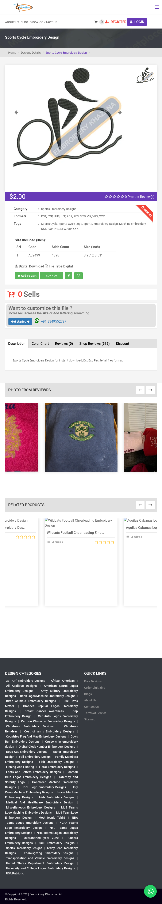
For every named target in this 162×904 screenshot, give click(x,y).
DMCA (34, 22)
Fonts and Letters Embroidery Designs (33, 772)
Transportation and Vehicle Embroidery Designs (40, 858)
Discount (122, 344)
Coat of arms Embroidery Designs (49, 731)
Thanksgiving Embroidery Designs (48, 853)
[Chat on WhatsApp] (150, 891)
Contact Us (48, 22)
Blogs (88, 694)
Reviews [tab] (64, 344)
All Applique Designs (21, 685)
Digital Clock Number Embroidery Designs (47, 746)
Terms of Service (95, 713)
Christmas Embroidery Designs (30, 726)
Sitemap (89, 719)
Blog (24, 22)
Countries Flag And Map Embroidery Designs (36, 736)
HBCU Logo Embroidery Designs (44, 787)
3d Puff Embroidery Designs (25, 680)
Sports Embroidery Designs (24, 848)
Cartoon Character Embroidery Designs (48, 721)
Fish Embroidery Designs (56, 762)
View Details (79, 522)
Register (118, 22)
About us (12, 22)
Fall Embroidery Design (34, 756)
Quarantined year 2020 (41, 838)
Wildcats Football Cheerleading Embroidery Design (85, 533)
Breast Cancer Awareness (44, 711)
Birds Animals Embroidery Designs (31, 701)
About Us (90, 700)
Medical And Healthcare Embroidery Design (39, 802)
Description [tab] (16, 344)
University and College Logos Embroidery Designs (40, 868)
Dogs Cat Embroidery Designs (26, 751)
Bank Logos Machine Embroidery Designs (47, 696)
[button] (16, 138)
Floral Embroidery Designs (57, 767)
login (139, 22)
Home (12, 52)
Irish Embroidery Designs (56, 797)
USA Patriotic (15, 873)
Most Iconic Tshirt (52, 817)
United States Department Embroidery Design (40, 863)
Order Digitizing (94, 687)
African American (63, 680)
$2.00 (17, 196)
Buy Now (52, 275)
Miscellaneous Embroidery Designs (30, 807)
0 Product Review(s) (139, 197)
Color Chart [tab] (40, 344)
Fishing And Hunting (20, 767)
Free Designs (93, 681)
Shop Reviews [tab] (94, 344)
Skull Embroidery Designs (56, 843)
